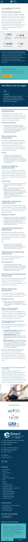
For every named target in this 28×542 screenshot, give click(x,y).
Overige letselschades (7, 508)
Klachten (4, 483)
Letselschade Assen (7, 498)
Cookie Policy (5, 476)
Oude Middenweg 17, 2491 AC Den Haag (13, 440)
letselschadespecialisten (7, 283)
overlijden (8, 209)
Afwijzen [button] (7, 539)
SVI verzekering (6, 170)
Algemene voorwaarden (8, 478)
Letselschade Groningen (8, 493)
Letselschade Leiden (7, 486)
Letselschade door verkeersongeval (10, 505)
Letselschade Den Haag (8, 496)
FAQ (3, 479)
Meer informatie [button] (10, 535)
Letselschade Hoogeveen (8, 491)
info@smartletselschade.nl (10, 442)
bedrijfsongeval (16, 19)
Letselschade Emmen (7, 494)
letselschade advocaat (11, 281)
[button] (1, 96)
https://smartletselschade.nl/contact (15, 380)
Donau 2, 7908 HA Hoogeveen (11, 447)
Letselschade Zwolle (7, 489)
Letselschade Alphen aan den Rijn (10, 488)
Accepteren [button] (19, 539)
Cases (3, 474)
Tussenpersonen (6, 472)
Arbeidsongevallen (6, 507)
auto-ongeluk (20, 172)
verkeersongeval (7, 19)
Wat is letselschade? (7, 510)
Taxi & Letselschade (7, 484)
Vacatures (4, 471)
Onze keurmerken (14, 405)
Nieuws (4, 481)
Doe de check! (6, 76)
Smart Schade (5, 469)
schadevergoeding (7, 25)
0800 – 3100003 (7, 444)
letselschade (9, 17)
